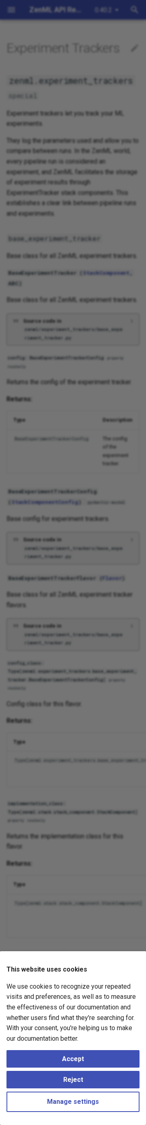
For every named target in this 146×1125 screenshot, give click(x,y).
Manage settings (73, 1101)
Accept (73, 1059)
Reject (73, 1079)
